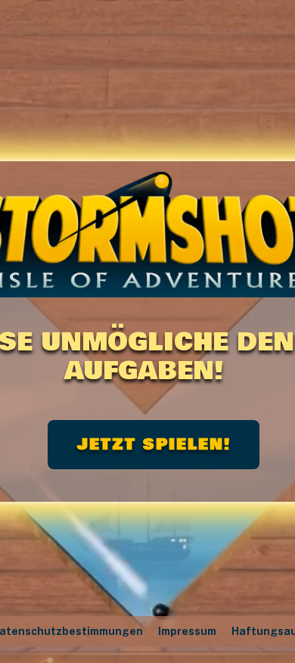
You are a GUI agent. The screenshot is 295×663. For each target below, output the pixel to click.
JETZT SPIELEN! (154, 444)
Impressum (187, 631)
